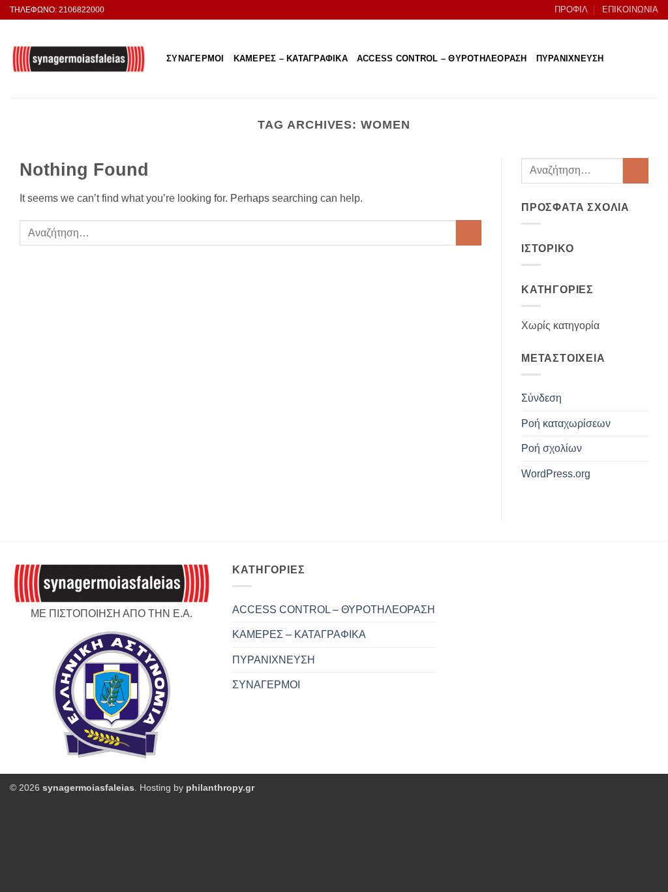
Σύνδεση (541, 398)
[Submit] (468, 233)
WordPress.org (555, 473)
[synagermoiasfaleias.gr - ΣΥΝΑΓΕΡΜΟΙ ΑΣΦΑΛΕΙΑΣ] (78, 59)
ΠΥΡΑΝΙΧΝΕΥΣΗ (570, 58)
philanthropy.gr (220, 787)
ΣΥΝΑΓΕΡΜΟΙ (195, 58)
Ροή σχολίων (551, 448)
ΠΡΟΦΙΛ (571, 9)
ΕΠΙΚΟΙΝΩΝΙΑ (630, 9)
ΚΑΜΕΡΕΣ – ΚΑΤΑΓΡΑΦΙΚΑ (291, 58)
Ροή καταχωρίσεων (566, 423)
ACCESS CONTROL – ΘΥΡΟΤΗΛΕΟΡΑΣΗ (442, 58)
